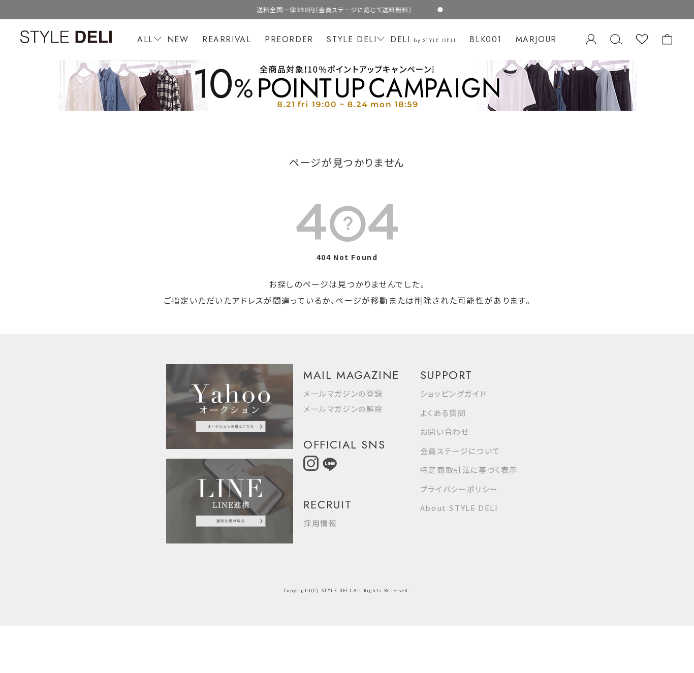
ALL (145, 39)
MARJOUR (536, 39)
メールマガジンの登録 (343, 393)
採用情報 (320, 523)
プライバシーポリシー (459, 489)
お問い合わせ (444, 431)
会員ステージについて (460, 450)
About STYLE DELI (459, 507)
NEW (178, 39)
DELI (423, 39)
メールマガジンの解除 (343, 408)
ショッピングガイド (453, 393)
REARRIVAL (226, 39)
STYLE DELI (351, 39)
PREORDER (289, 39)
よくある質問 (443, 412)
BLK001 (485, 39)
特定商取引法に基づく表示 (469, 469)
